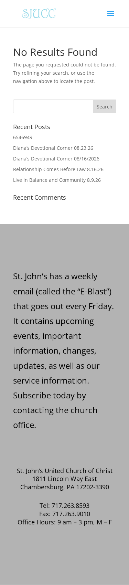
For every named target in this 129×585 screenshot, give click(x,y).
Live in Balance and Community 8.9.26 (57, 180)
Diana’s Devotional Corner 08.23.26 (53, 148)
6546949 (22, 137)
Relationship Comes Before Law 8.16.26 (58, 169)
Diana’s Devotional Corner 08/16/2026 (56, 158)
